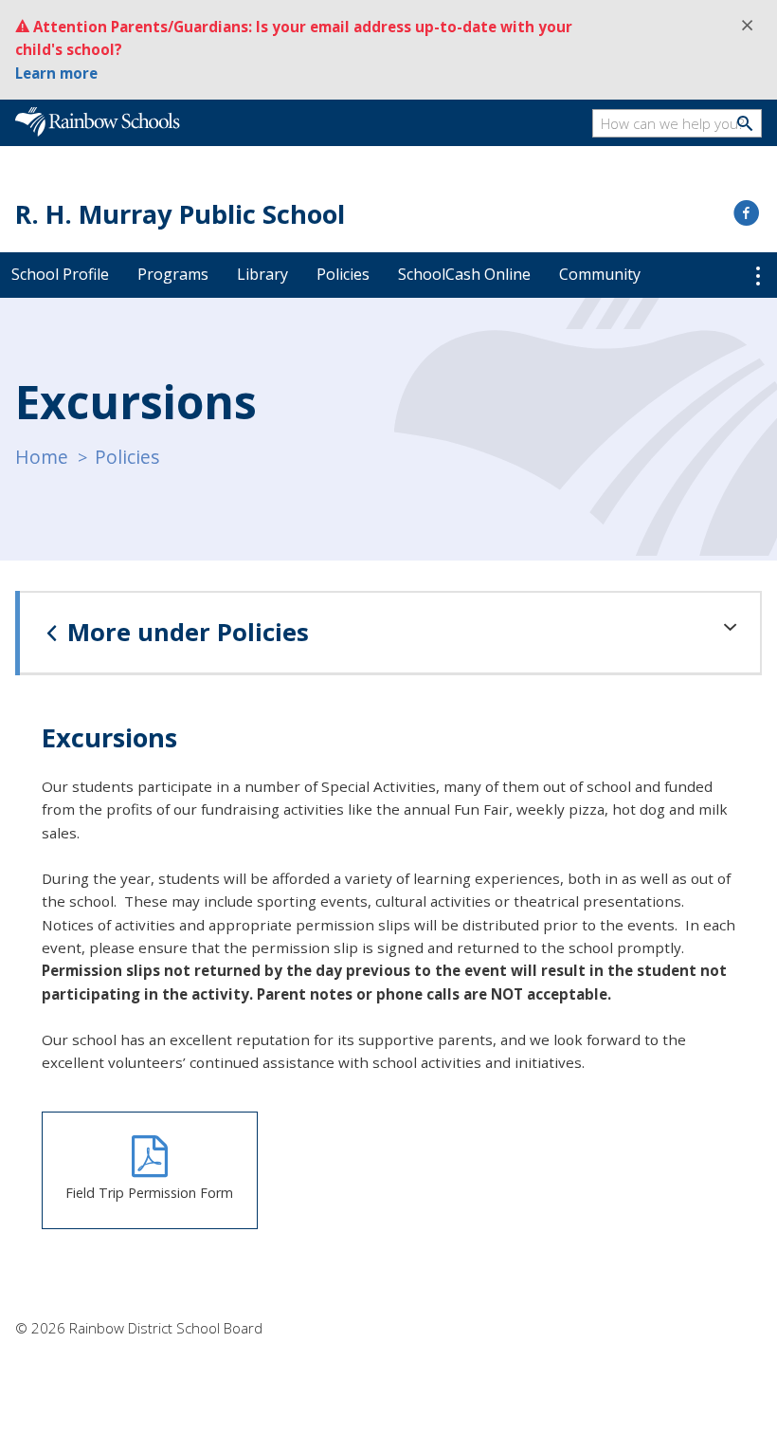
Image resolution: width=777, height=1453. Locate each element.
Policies (343, 274)
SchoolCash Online (464, 274)
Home (41, 456)
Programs (172, 274)
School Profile (60, 274)
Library (262, 274)
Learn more (56, 73)
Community (600, 274)
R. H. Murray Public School (180, 213)
